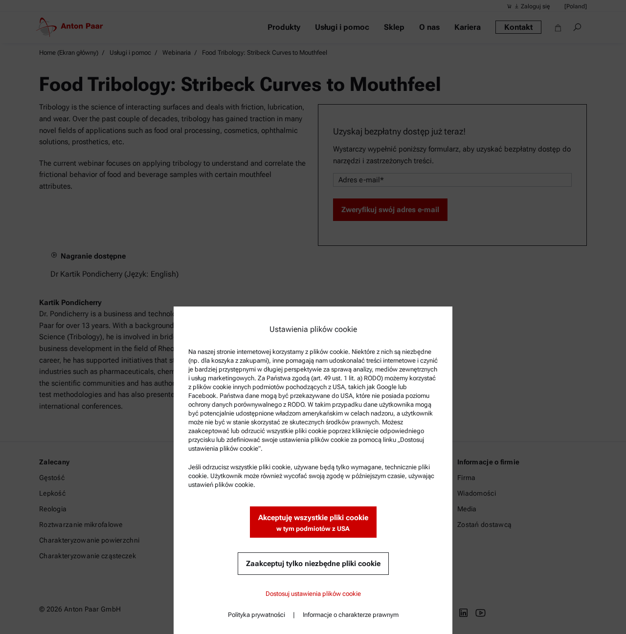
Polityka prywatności (256, 614)
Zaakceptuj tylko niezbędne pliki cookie (313, 563)
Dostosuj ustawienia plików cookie (313, 593)
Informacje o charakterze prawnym (351, 614)
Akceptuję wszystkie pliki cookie (313, 522)
